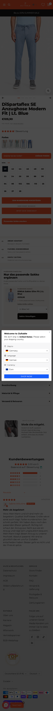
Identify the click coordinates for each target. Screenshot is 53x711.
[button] (26, 350)
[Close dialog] (49, 332)
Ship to (10, 346)
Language (11, 356)
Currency (11, 365)
